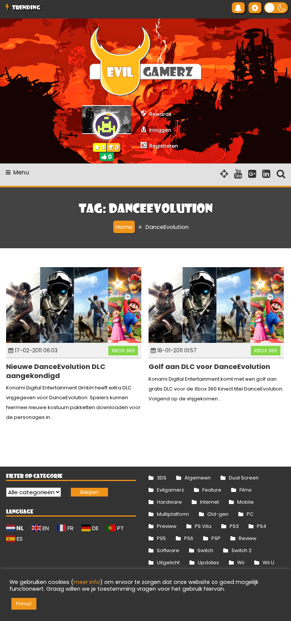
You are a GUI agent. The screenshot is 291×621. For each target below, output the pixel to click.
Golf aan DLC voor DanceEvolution (209, 366)
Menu (21, 172)
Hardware (169, 502)
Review (248, 538)
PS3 (234, 526)
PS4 (261, 526)
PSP (216, 538)
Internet (209, 502)
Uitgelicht (168, 562)
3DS (161, 477)
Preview (167, 526)
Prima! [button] (24, 603)
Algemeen (198, 477)
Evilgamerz (170, 489)
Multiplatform (173, 514)
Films (245, 489)
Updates (208, 562)
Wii (240, 562)
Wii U (268, 562)
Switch (205, 550)
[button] (276, 7)
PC (250, 514)
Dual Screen (244, 477)
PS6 (188, 538)
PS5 (161, 538)
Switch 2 (242, 550)
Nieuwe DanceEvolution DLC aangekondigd (55, 371)
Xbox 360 (123, 350)
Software (168, 550)
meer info (87, 582)
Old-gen (217, 514)
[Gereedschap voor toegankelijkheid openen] (255, 7)
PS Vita (203, 526)
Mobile (245, 502)
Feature (211, 489)
